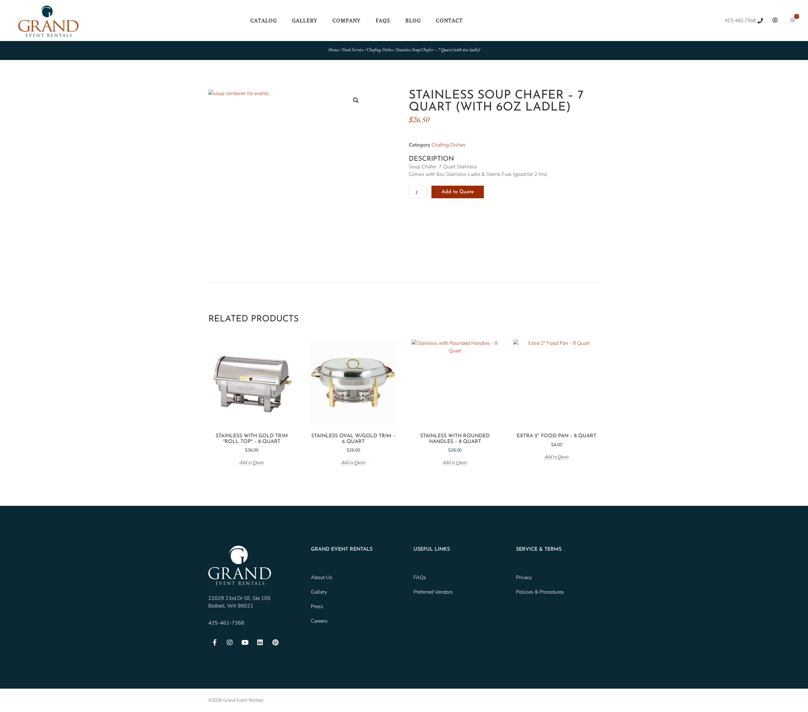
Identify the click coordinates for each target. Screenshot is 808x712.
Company (346, 20)
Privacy (524, 577)
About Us (321, 577)
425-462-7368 (226, 622)
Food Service (353, 49)
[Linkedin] (260, 642)
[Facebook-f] (214, 642)
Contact (449, 20)
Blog (413, 20)
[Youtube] (245, 642)
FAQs (383, 20)
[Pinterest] (275, 642)
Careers (319, 621)
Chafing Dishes (380, 49)
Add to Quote (458, 191)
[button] (356, 100)
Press (317, 606)
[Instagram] (229, 642)
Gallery (304, 20)
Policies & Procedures (540, 592)
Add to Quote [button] (251, 462)
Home (333, 49)
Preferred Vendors (433, 592)
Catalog (263, 20)
